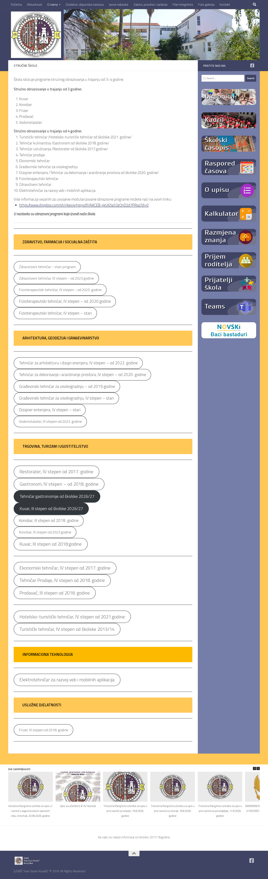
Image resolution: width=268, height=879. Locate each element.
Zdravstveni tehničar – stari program (47, 267)
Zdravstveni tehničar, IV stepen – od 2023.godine (56, 278)
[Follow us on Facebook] (252, 65)
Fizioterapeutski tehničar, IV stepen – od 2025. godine (60, 290)
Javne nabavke (118, 4)
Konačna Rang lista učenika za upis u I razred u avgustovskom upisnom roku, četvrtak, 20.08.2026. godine (30, 811)
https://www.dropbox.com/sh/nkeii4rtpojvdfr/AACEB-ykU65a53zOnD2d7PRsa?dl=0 (84, 205)
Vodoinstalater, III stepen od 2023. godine (50, 421)
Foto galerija (206, 4)
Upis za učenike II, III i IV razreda (78, 806)
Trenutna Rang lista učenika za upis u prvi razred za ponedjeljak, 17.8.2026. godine (220, 811)
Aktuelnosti (34, 4)
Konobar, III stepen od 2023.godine (45, 532)
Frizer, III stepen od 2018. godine (43, 730)
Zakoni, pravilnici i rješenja (150, 4)
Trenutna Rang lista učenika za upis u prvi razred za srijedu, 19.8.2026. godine (125, 811)
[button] (258, 768)
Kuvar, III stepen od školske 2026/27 (51, 508)
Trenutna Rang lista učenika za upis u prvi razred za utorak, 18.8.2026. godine (173, 811)
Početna (16, 4)
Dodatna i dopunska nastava (85, 4)
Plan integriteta (182, 4)
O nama (52, 4)
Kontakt (225, 4)
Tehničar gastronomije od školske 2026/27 (57, 496)
